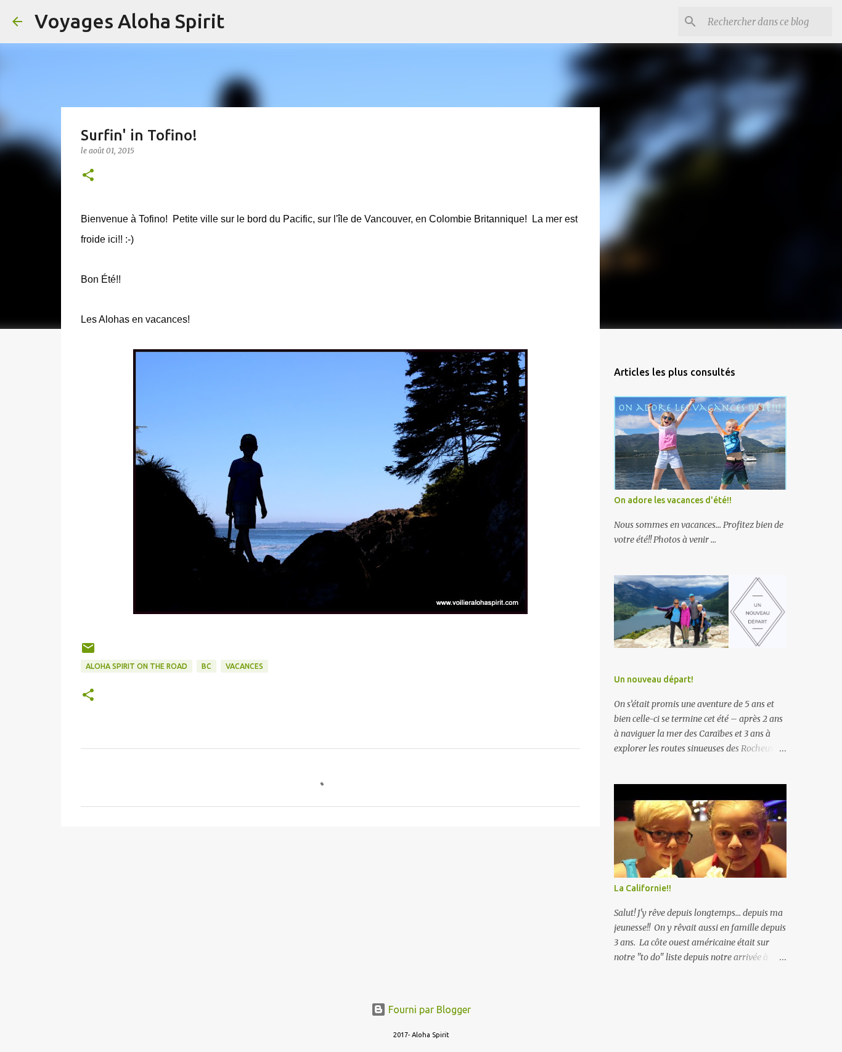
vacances (244, 666)
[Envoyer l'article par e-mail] (88, 653)
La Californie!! (642, 888)
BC (206, 666)
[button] (88, 176)
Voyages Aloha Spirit (129, 21)
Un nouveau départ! (653, 679)
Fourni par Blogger (428, 1009)
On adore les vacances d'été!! (673, 500)
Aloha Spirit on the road (136, 666)
